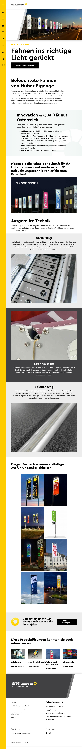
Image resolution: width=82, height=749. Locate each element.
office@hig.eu (15, 714)
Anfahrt (13, 717)
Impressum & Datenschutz (21, 733)
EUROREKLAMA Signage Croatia (58, 716)
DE (2, 65)
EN (4, 65)
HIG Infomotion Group (54, 707)
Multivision (50, 720)
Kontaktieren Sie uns (25, 65)
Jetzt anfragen (66, 622)
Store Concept (51, 710)
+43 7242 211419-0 (16, 712)
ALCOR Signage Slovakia (55, 713)
